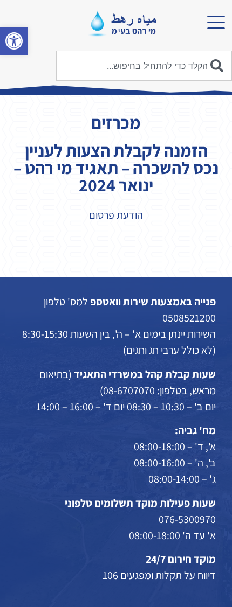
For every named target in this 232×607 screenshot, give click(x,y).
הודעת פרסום (116, 215)
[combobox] (144, 66)
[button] (14, 41)
